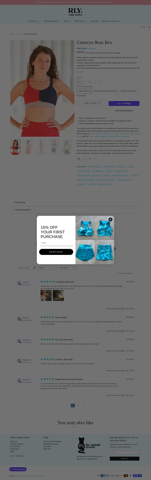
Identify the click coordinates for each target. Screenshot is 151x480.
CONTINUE (56, 252)
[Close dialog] (110, 219)
